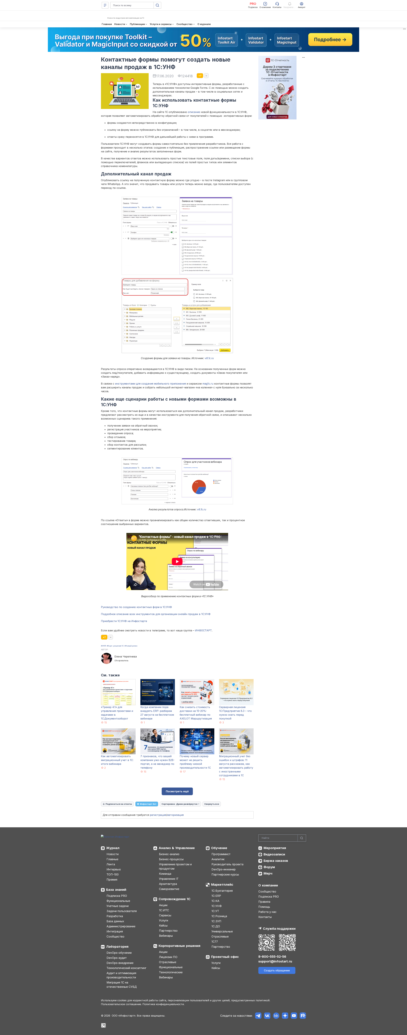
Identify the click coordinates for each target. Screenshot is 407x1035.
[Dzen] (285, 1015)
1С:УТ (215, 911)
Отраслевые (167, 962)
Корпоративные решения (179, 946)
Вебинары (166, 935)
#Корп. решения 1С (115, 646)
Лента (111, 864)
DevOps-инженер (223, 869)
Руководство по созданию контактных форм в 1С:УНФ (136, 607)
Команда (165, 873)
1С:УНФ (216, 906)
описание (194, 112)
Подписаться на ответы (119, 804)
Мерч (268, 873)
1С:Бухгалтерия (222, 890)
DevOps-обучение (119, 952)
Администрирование (121, 926)
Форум (269, 867)
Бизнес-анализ (169, 854)
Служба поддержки (279, 929)
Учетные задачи (118, 906)
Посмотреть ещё (177, 791)
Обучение (219, 848)
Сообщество (115, 936)
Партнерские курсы (225, 874)
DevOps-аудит (117, 957)
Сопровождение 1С (174, 899)
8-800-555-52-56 (272, 957)
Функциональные (118, 901)
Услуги (163, 920)
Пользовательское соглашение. (121, 1004)
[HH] (276, 1015)
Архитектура (168, 884)
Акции (163, 905)
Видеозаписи (274, 854)
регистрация (158, 814)
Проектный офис (225, 957)
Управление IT (169, 878)
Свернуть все (211, 804)
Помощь (264, 906)
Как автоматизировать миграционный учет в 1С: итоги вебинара (117, 760)
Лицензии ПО (168, 957)
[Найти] (301, 838)
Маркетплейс (222, 884)
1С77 (214, 941)
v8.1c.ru (209, 358)
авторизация (175, 814)
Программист (221, 854)
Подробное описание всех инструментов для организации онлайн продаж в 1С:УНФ (155, 614)
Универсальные (222, 931)
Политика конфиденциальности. (163, 1004)
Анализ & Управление (177, 848)
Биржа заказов (276, 861)
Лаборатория (117, 946)
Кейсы (163, 925)
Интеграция (115, 931)
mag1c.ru (207, 383)
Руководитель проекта (227, 864)
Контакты (265, 917)
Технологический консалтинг (126, 968)
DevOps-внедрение (120, 963)
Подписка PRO (117, 895)
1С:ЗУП (216, 921)
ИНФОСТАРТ (203, 630)
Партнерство (168, 930)
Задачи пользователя (122, 911)
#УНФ (103, 646)
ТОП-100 (113, 874)
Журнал (112, 848)
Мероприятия (275, 848)
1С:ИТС (164, 910)
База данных (115, 921)
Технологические (171, 972)
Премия (112, 879)
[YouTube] (294, 1015)
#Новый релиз (130, 646)
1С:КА (215, 901)
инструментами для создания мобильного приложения (150, 383)
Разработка (115, 916)
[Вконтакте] (267, 1015)
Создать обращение (277, 970)
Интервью (114, 869)
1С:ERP (216, 895)
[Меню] (105, 5)
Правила (264, 901)
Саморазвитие (169, 889)
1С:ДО (215, 926)
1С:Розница (219, 916)
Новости (113, 854)
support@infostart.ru (275, 961)
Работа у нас (267, 911)
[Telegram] (258, 1015)
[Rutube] (303, 1015)
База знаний (116, 890)
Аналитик (217, 859)
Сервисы (165, 915)
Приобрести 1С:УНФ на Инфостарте (124, 621)
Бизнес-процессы (171, 859)
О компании (268, 885)
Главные (112, 859)
